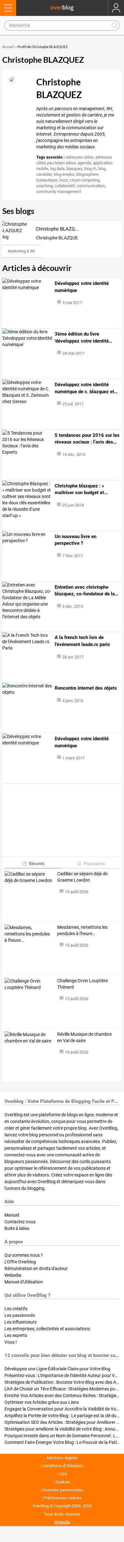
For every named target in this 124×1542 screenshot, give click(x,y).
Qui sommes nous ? (23, 1255)
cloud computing (85, 180)
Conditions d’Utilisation (63, 1465)
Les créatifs (15, 1308)
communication (91, 185)
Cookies (63, 1482)
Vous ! (10, 1342)
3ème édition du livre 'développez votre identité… (83, 337)
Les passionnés (19, 1315)
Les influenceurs (20, 1322)
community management (58, 191)
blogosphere (87, 174)
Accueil (8, 47)
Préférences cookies (63, 1498)
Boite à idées (16, 1228)
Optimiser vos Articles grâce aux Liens (41, 1402)
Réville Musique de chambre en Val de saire (84, 1037)
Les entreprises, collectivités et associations (47, 1328)
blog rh (90, 168)
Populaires (94, 863)
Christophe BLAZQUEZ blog (65, 229)
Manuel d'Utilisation (23, 1281)
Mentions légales (62, 1457)
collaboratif (65, 185)
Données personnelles (63, 1490)
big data (57, 168)
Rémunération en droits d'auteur (36, 1268)
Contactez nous (20, 1221)
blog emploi (64, 174)
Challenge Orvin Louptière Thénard (82, 984)
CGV (63, 1474)
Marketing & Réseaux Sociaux (34, 251)
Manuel (11, 1215)
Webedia (12, 1275)
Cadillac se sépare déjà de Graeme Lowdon (82, 877)
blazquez (74, 168)
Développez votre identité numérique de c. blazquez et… (86, 388)
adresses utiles (79, 157)
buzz (63, 180)
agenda (84, 162)
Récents (37, 863)
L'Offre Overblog (20, 1261)
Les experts (15, 1335)
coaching (44, 185)
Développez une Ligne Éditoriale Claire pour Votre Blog (57, 1368)
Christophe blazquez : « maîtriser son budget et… (81, 489)
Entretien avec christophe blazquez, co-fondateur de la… (86, 590)
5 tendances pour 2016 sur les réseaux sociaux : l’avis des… (87, 438)
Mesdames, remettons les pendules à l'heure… (82, 930)
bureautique (47, 180)
